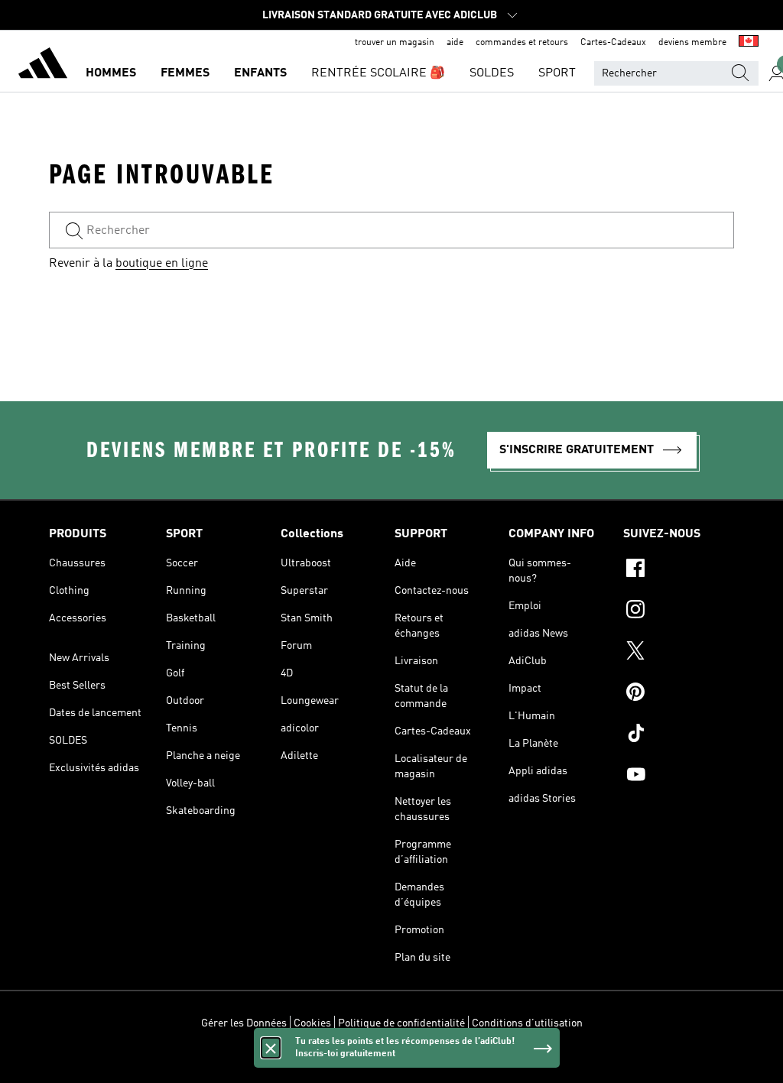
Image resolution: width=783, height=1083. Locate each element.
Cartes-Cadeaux (613, 42)
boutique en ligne (161, 264)
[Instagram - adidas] (678, 611)
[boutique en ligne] (42, 65)
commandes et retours (522, 42)
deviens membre (692, 42)
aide (455, 42)
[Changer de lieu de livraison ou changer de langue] (749, 43)
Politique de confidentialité (401, 1023)
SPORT (557, 73)
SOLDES (491, 73)
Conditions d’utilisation (527, 1023)
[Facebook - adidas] (678, 570)
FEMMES (185, 73)
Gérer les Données (244, 1023)
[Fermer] (271, 1048)
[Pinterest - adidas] (678, 694)
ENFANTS (260, 73)
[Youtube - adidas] (678, 776)
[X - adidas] (678, 652)
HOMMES (111, 73)
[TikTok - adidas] (678, 735)
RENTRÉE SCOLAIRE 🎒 (378, 73)
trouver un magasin (394, 42)
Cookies (312, 1023)
